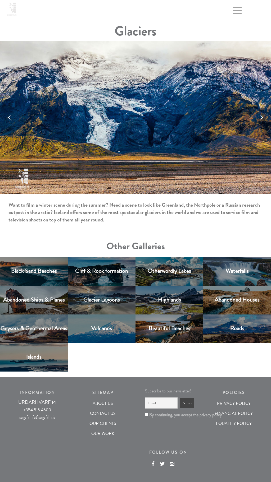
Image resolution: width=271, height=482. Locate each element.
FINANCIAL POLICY (234, 413)
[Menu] (237, 11)
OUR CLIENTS (102, 423)
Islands (34, 356)
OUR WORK (102, 433)
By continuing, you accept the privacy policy (170, 415)
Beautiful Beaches (169, 328)
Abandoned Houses (237, 299)
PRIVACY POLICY (234, 403)
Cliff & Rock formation (101, 271)
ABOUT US (103, 403)
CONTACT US (103, 413)
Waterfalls (237, 271)
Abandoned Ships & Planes (34, 299)
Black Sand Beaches (34, 271)
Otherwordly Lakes (169, 271)
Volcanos (101, 328)
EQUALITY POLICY (234, 423)
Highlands (169, 299)
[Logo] (11, 8)
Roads (237, 328)
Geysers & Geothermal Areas (34, 328)
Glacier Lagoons (101, 299)
